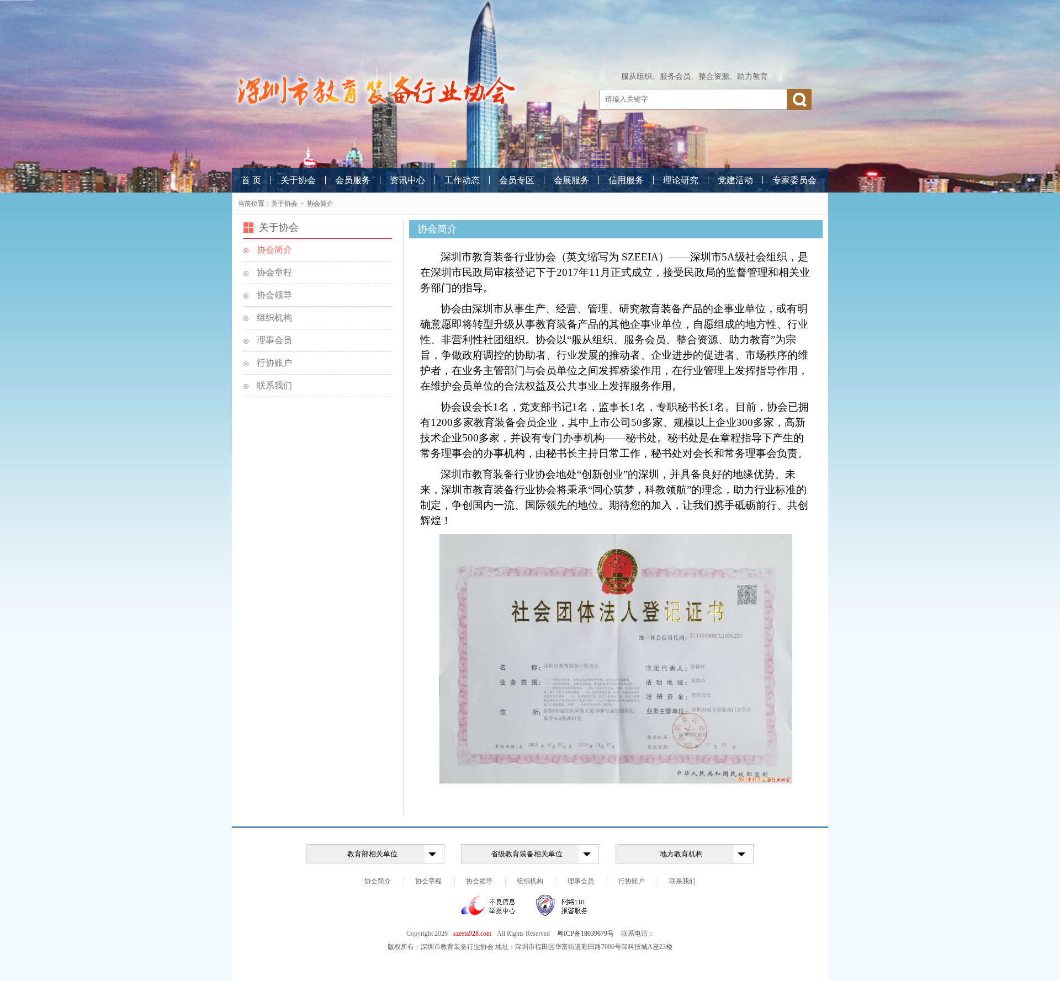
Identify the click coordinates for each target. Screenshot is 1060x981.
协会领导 (274, 295)
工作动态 (462, 180)
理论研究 (680, 180)
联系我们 (274, 385)
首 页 (251, 180)
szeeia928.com (472, 933)
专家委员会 (794, 180)
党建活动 (735, 180)
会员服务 (352, 180)
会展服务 (571, 180)
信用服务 (626, 180)
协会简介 (320, 203)
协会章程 (274, 272)
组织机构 (274, 317)
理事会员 (274, 340)
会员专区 (516, 180)
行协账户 (274, 362)
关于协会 (298, 180)
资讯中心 (407, 180)
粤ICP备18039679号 (585, 933)
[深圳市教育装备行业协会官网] (375, 90)
